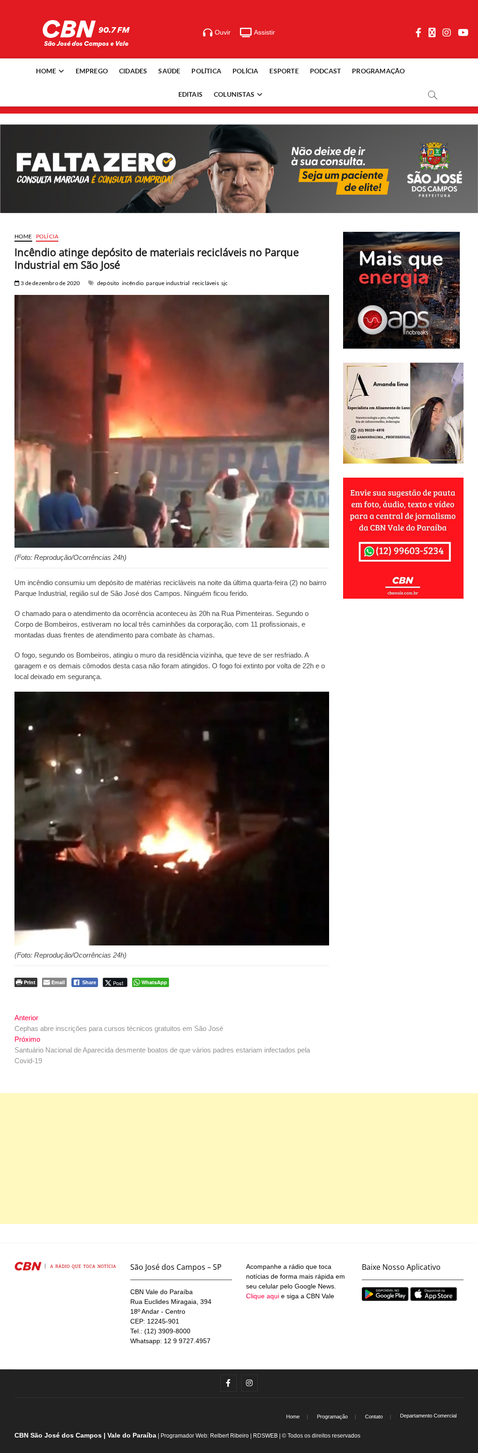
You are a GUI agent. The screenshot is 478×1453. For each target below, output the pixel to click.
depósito (108, 282)
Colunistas (234, 94)
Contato (374, 1416)
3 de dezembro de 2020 (50, 282)
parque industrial (168, 282)
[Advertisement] (239, 1158)
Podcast (325, 71)
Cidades (133, 71)
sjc (224, 282)
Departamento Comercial (428, 1415)
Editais (190, 94)
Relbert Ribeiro (229, 1435)
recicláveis (205, 282)
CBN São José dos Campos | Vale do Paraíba (85, 1435)
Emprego (92, 71)
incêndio (133, 282)
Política (206, 71)
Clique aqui (262, 1296)
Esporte (283, 71)
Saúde (169, 71)
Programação (378, 71)
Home (46, 71)
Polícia (245, 71)
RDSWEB (265, 1435)
